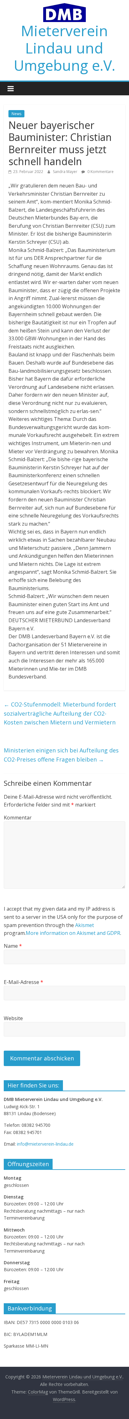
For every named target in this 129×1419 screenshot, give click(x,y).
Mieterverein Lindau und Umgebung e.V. (64, 48)
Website (13, 1018)
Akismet (84, 925)
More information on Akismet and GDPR (73, 933)
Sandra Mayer (65, 171)
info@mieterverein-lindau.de (45, 1144)
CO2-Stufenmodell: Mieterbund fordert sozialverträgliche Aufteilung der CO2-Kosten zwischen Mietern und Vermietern (60, 713)
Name (13, 945)
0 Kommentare (100, 171)
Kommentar (18, 817)
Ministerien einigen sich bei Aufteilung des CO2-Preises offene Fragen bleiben (61, 754)
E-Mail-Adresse (23, 982)
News (16, 113)
